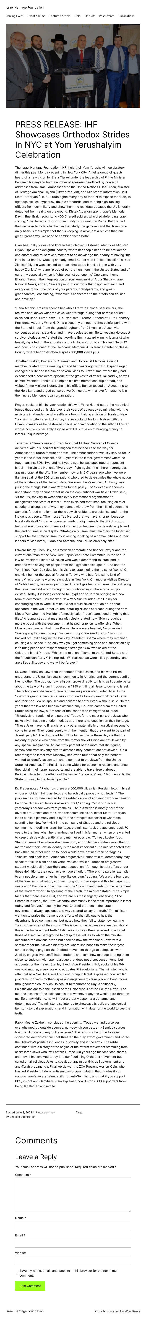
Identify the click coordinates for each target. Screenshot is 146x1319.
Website (21, 1253)
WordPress (132, 1311)
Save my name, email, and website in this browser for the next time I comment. (68, 1273)
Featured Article (59, 16)
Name (20, 1218)
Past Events (106, 16)
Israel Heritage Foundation (25, 7)
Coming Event (15, 16)
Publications (126, 16)
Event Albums (36, 16)
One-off (90, 16)
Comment (23, 1175)
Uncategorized (45, 1112)
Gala (77, 16)
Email (20, 1235)
